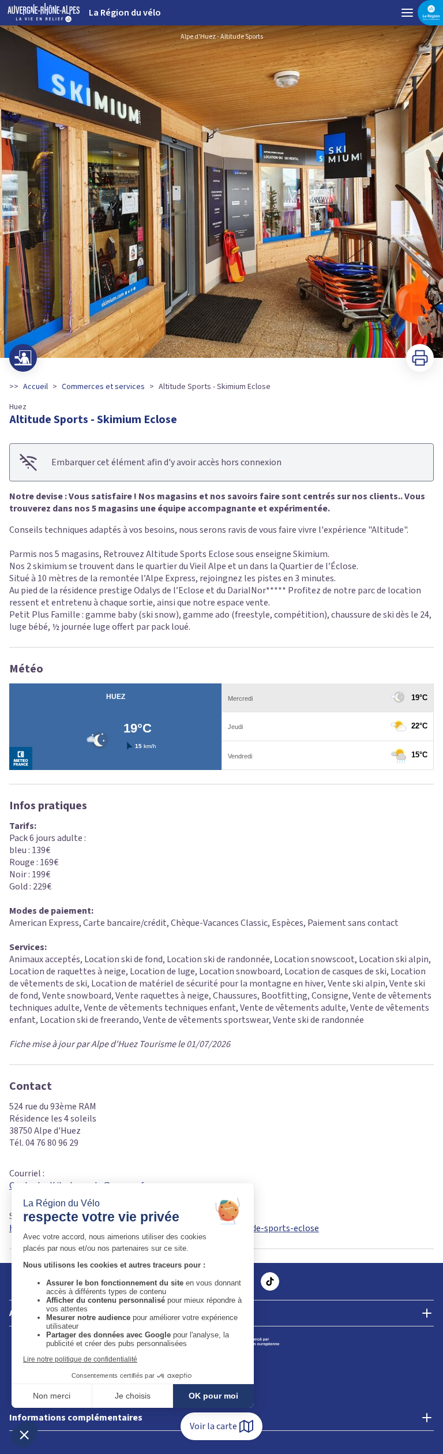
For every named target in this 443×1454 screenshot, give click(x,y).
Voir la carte (213, 1426)
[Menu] (407, 13)
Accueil (35, 387)
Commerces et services (103, 387)
